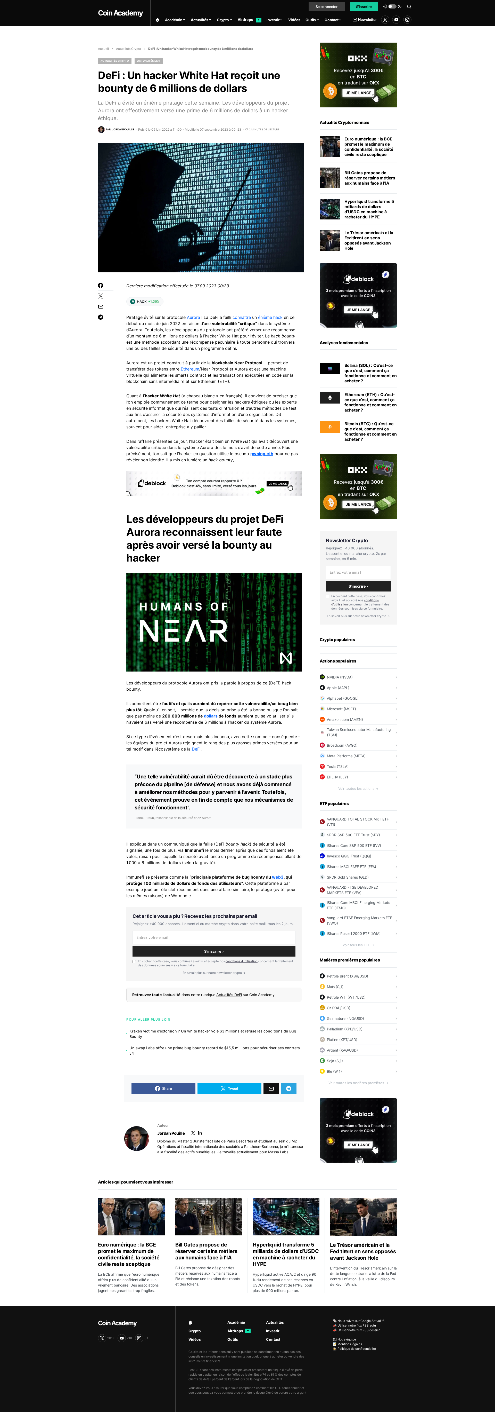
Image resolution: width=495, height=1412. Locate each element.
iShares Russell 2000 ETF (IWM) (354, 933)
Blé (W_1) (334, 1071)
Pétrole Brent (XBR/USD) (347, 976)
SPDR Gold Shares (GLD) (348, 877)
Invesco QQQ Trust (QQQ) (349, 856)
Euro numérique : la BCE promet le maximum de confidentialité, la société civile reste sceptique (368, 146)
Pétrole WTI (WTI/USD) (346, 997)
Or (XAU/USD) (338, 1008)
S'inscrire (364, 6)
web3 (278, 877)
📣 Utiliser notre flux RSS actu (354, 1325)
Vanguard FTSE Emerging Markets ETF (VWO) (359, 920)
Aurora (193, 317)
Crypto (194, 1331)
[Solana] (330, 368)
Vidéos (194, 1339)
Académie (236, 1322)
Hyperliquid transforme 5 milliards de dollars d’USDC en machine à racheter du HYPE (369, 209)
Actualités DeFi (148, 60)
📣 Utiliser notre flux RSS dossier (356, 1330)
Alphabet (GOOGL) (343, 698)
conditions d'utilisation (242, 961)
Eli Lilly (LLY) (337, 777)
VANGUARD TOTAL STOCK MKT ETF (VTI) (358, 822)
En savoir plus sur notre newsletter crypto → (214, 973)
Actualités (275, 1322)
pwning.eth (261, 453)
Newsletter (367, 19)
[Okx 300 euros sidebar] (358, 74)
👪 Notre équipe (344, 1339)
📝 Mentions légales (347, 1344)
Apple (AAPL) (338, 687)
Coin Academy (120, 13)
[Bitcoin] (330, 426)
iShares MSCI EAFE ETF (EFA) (351, 866)
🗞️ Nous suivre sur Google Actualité (358, 1321)
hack (278, 317)
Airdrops (238, 1331)
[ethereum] (330, 397)
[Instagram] (407, 19)
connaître (242, 317)
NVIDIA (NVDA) (340, 677)
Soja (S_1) (335, 1061)
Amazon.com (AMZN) (345, 719)
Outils (232, 1339)
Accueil (103, 49)
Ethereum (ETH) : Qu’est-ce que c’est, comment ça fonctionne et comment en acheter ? (370, 402)
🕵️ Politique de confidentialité (354, 1349)
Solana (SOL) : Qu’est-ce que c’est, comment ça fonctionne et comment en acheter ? (370, 373)
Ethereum (190, 369)
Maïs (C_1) (335, 986)
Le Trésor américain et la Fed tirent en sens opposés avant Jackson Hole (368, 240)
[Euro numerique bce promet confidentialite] (330, 146)
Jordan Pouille (171, 1133)
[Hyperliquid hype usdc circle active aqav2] (330, 209)
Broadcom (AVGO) (342, 745)
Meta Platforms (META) (346, 756)
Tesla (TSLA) (338, 766)
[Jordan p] (137, 1138)
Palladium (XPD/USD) (344, 1029)
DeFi (196, 749)
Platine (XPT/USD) (342, 1039)
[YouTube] (396, 19)
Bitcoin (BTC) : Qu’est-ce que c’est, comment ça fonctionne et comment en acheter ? (370, 431)
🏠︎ (190, 1322)
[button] (392, 6)
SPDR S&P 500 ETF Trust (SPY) (353, 835)
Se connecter (327, 6)
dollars (211, 716)
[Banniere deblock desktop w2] (214, 483)
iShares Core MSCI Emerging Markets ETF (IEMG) (358, 905)
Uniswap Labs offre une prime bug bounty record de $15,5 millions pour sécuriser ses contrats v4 (214, 1051)
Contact (273, 1339)
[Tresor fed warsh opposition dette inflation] (330, 240)
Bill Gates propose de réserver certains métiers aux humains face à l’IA (369, 178)
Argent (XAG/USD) (342, 1050)
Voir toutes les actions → (358, 788)
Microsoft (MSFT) (341, 709)
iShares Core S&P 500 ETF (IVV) (354, 845)
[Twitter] (385, 19)
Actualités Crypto (128, 49)
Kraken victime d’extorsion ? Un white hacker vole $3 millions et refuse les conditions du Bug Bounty (212, 1034)
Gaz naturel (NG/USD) (345, 1018)
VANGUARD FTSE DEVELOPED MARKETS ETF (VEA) (352, 890)
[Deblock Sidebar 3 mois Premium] (358, 294)
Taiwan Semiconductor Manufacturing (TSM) (359, 732)
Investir (272, 1331)
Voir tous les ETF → (358, 945)
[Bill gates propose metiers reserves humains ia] (330, 178)
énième (265, 317)
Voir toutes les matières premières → (358, 1083)
